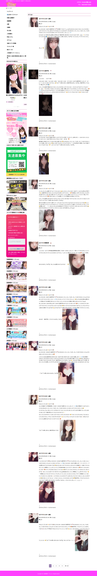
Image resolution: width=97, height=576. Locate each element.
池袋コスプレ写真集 (11, 43)
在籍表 (8, 27)
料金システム (10, 37)
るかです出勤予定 (44, 71)
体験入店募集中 (10, 17)
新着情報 (9, 21)
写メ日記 (9, 30)
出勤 (8, 24)
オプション (9, 40)
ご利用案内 (9, 33)
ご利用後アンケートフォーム (13, 53)
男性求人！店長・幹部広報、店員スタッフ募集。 (16, 56)
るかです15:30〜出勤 (45, 453)
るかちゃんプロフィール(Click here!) (47, 63)
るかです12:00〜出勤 (45, 18)
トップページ (10, 11)
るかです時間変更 (44, 243)
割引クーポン (10, 49)
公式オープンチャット (13, 14)
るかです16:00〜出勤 (45, 396)
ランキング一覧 (10, 46)
